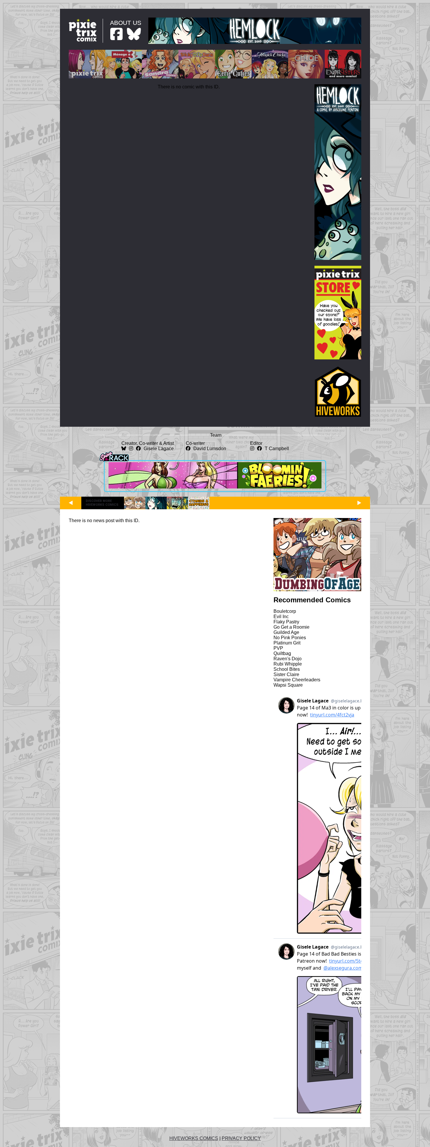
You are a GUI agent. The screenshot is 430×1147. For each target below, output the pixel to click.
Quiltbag (282, 653)
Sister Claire (286, 674)
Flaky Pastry (286, 621)
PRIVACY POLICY (241, 1138)
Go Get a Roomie (291, 627)
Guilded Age (286, 632)
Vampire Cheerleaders (297, 679)
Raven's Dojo (288, 658)
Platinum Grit (287, 642)
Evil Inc (281, 616)
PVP (278, 648)
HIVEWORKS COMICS (193, 1138)
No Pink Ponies (290, 637)
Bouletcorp (285, 611)
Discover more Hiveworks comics (102, 503)
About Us (125, 22)
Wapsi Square (288, 685)
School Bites (287, 669)
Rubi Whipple (288, 663)
